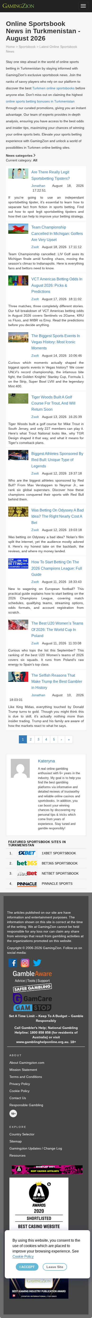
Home (10, 47)
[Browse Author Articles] (22, 768)
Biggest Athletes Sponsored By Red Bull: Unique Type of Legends (57, 460)
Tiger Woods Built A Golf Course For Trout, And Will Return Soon (53, 403)
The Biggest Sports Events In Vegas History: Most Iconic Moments (55, 342)
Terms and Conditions (25, 1077)
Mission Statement (23, 1070)
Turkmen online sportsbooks (53, 88)
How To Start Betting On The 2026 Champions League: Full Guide (56, 568)
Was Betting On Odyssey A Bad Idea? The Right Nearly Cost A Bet (57, 516)
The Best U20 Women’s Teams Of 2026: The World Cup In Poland (57, 629)
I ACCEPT (27, 1267)
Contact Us (17, 1098)
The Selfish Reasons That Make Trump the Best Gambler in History (56, 681)
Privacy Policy (19, 1084)
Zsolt (35, 247)
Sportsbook (27, 47)
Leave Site (54, 1267)
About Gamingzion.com (26, 1062)
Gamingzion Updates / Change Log (35, 1148)
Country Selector (21, 1134)
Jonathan (38, 186)
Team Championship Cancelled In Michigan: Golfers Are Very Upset (57, 233)
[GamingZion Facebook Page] (12, 963)
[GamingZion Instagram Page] (25, 963)
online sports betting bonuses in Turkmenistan (40, 101)
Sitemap (15, 1141)
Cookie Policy (19, 1091)
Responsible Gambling (26, 1105)
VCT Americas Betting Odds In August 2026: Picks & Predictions (56, 285)
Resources (17, 1155)
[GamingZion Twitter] (37, 963)
